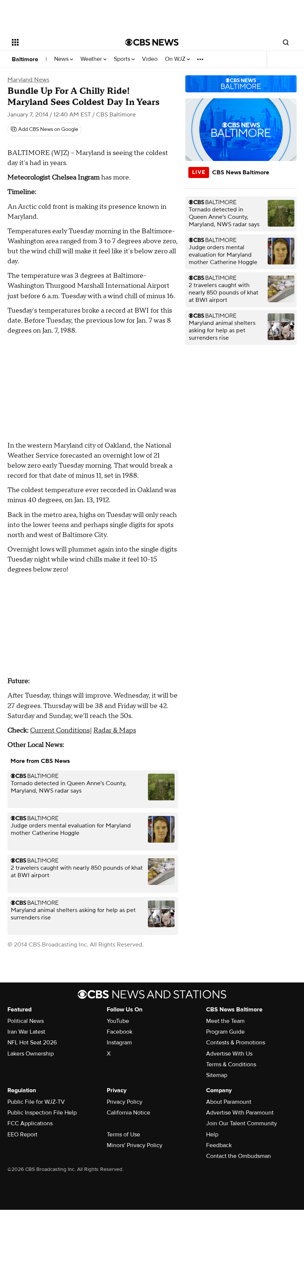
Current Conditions (60, 730)
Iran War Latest (26, 1032)
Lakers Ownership (30, 1054)
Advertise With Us (229, 1054)
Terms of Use (123, 1134)
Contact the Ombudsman (238, 1156)
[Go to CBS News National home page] (152, 42)
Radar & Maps (114, 730)
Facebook (119, 1032)
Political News (25, 1021)
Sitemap (216, 1075)
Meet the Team (225, 1021)
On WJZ (176, 59)
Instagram (119, 1043)
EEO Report (22, 1134)
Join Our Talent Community (241, 1123)
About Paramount (228, 1102)
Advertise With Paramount (240, 1113)
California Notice (128, 1113)
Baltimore (25, 59)
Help (212, 1134)
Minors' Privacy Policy (134, 1145)
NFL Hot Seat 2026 (32, 1043)
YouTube (118, 1021)
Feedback (219, 1145)
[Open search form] (285, 42)
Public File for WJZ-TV (36, 1102)
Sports (123, 59)
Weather (91, 59)
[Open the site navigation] (58, 42)
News (62, 59)
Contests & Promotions (235, 1043)
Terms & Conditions (231, 1064)
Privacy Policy (124, 1102)
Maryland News (28, 80)
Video (150, 59)
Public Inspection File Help (42, 1113)
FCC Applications (30, 1123)
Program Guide (225, 1032)
